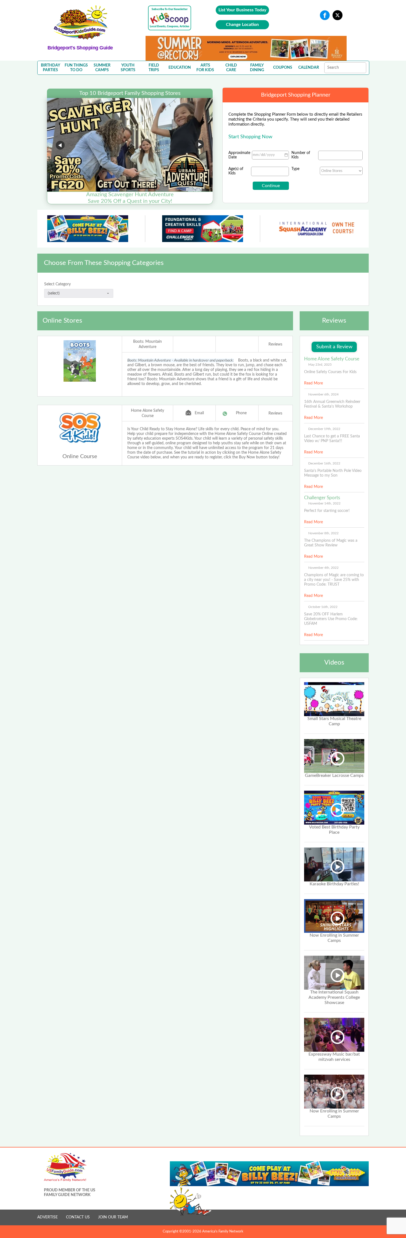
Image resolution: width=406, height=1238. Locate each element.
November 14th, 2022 (324, 503)
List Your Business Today (242, 10)
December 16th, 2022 (324, 463)
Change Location (242, 24)
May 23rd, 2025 (320, 364)
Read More (313, 383)
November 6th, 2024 (323, 394)
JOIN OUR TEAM (113, 1217)
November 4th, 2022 (323, 567)
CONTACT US (78, 1217)
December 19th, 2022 (324, 429)
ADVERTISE (47, 1217)
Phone (241, 413)
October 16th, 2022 (323, 607)
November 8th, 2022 (323, 533)
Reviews (275, 344)
